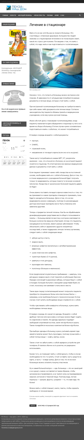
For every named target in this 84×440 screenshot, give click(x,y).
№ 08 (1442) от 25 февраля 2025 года (48, 405)
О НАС (62, 15)
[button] (79, 15)
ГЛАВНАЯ (5, 15)
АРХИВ (57, 15)
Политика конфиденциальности (12, 428)
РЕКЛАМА (50, 15)
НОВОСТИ (13, 15)
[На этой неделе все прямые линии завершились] (14, 97)
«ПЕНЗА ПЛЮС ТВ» (39, 15)
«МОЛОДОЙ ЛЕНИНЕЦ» (25, 15)
